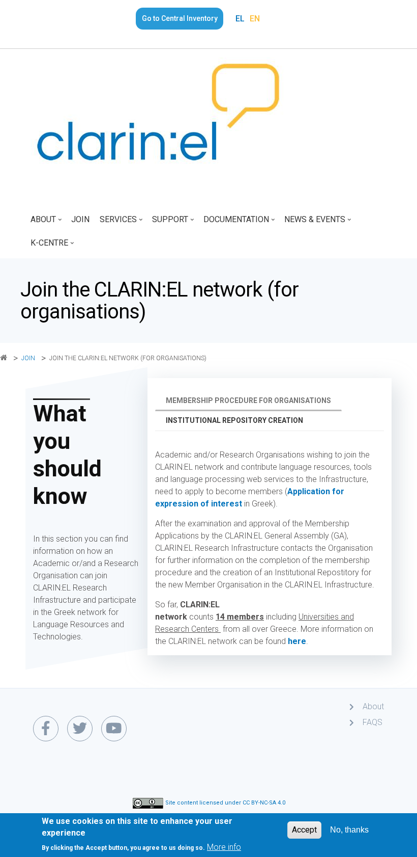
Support (167, 223)
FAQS (372, 722)
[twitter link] (80, 728)
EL (240, 18)
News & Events (312, 223)
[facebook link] (45, 728)
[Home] (158, 112)
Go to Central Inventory (180, 18)
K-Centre (46, 246)
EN (255, 18)
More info (224, 847)
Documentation (233, 223)
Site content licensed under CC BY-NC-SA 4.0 (225, 803)
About (40, 223)
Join (80, 219)
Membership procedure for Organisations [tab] (248, 400)
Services (116, 223)
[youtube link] (114, 728)
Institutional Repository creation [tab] (234, 420)
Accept (304, 830)
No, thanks (349, 829)
